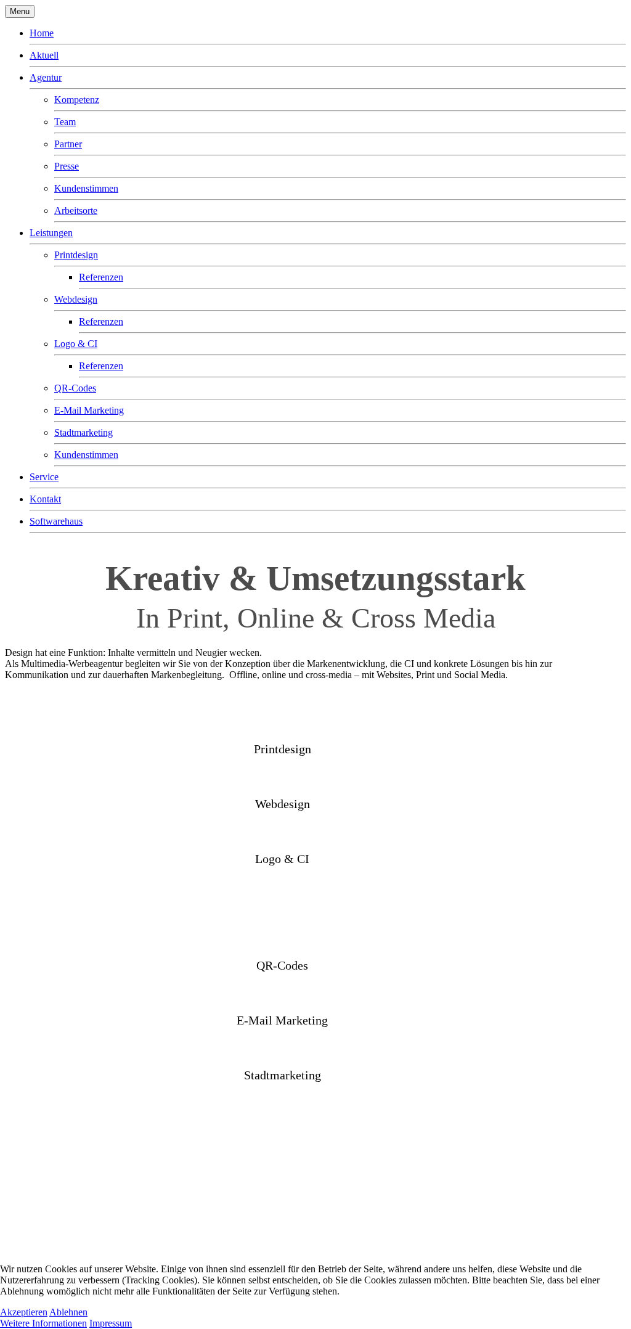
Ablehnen (68, 1312)
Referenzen (101, 277)
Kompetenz (76, 99)
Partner (68, 144)
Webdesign (75, 299)
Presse (66, 166)
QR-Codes (75, 388)
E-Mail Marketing (89, 410)
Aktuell (44, 55)
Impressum (110, 1323)
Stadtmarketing (83, 432)
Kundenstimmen (86, 188)
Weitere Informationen (43, 1323)
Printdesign (76, 255)
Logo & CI (75, 343)
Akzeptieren (23, 1312)
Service (44, 477)
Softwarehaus (56, 521)
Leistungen (51, 232)
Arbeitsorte (75, 210)
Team (65, 122)
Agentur (46, 77)
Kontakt (45, 499)
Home (42, 33)
